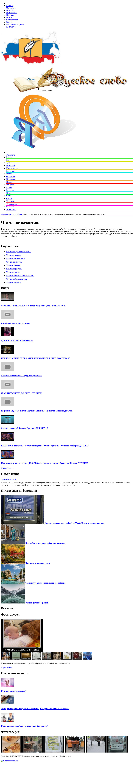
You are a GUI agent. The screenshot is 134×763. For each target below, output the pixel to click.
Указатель (10, 155)
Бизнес (9, 157)
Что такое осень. (13, 255)
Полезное (10, 15)
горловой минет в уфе (8, 479)
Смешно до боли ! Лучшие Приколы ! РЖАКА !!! (24, 428)
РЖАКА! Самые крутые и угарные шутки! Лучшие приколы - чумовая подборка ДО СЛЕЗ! (45, 446)
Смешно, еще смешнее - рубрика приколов (21, 376)
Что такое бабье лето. (15, 258)
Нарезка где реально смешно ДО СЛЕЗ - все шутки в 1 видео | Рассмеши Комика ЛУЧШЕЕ (44, 463)
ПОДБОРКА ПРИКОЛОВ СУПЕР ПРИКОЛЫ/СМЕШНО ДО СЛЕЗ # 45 (35, 358)
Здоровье (10, 163)
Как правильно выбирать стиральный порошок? (24, 726)
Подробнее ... (7, 468)
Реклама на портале (15, 24)
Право (9, 182)
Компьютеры (12, 168)
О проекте (10, 8)
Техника (10, 201)
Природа (10, 185)
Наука (9, 174)
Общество (10, 176)
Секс (8, 193)
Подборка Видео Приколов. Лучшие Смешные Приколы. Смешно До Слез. (36, 411)
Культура (10, 171)
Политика (10, 179)
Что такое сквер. (13, 265)
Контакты (10, 27)
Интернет (10, 165)
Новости (10, 10)
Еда (8, 160)
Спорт (9, 198)
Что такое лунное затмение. (18, 252)
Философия (11, 204)
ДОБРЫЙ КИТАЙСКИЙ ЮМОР (17, 341)
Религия (10, 190)
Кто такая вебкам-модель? (13, 691)
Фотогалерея (12, 20)
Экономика (11, 209)
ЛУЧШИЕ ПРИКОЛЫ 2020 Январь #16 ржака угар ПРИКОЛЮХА (33, 306)
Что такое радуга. (14, 269)
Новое (9, 17)
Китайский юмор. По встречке (15, 323)
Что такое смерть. (14, 262)
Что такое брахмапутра (16, 279)
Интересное (11, 13)
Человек (10, 207)
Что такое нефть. (13, 282)
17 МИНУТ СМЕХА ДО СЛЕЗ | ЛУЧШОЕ (21, 393)
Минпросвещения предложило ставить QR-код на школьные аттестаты (35, 708)
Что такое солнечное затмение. (20, 275)
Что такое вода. (13, 272)
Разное (9, 187)
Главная (9, 5)
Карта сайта (6, 668)
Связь (8, 196)
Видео (9, 22)
